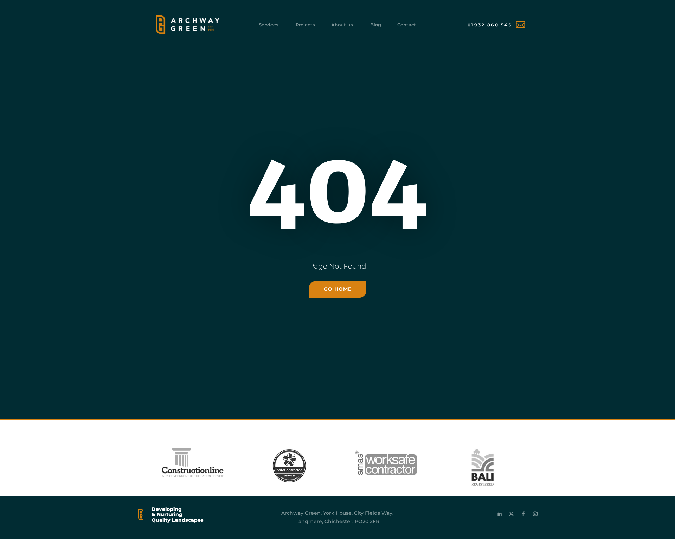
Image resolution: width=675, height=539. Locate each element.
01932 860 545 (490, 24)
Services (268, 25)
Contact (406, 25)
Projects (305, 25)
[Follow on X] (511, 514)
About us (342, 25)
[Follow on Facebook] (523, 514)
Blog (375, 25)
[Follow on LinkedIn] (499, 514)
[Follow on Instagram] (535, 514)
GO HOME (338, 289)
